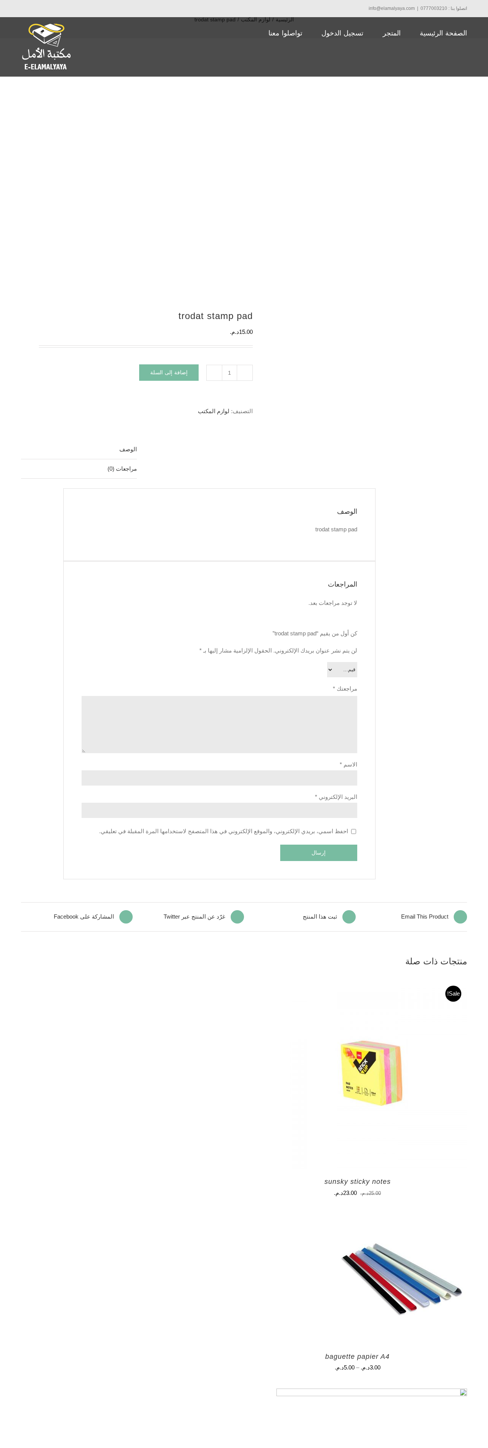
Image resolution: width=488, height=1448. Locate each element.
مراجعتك (345, 688)
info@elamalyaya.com (392, 8)
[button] (226, 33)
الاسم (348, 764)
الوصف (128, 449)
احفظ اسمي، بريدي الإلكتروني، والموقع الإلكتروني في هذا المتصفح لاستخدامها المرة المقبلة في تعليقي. (223, 831)
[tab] (79, 449)
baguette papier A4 (357, 1356)
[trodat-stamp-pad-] (139, 183)
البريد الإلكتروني (336, 797)
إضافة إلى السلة (169, 372)
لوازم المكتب (214, 411)
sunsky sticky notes (357, 1181)
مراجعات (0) (122, 468)
